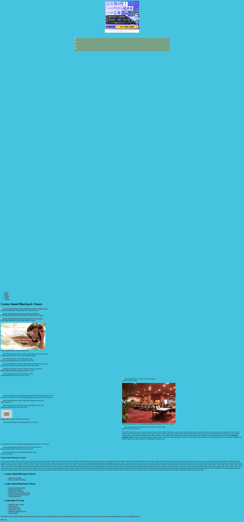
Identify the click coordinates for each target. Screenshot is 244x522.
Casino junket (13, 513)
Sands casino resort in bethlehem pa (103, 463)
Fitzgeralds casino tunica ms (30, 397)
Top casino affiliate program (130, 516)
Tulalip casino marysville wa (111, 516)
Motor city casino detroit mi (17, 479)
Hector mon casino (14, 509)
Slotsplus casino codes (16, 504)
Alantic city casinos (14, 478)
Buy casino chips (26, 444)
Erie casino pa (97, 516)
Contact (7, 299)
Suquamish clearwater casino (152, 424)
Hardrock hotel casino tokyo (22, 516)
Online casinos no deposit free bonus (65, 516)
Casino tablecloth (14, 508)
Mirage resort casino (15, 489)
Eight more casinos (84, 516)
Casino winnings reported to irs (18, 494)
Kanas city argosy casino (16, 488)
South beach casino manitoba (43, 516)
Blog (6, 294)
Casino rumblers (6, 407)
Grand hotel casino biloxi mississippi (13, 370)
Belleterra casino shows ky (17, 511)
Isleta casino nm (6, 419)
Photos (7, 296)
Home (7, 292)
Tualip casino (12, 506)
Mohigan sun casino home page (19, 493)
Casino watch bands (8, 360)
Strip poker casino (7, 516)
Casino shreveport (14, 496)
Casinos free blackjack (16, 491)
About (7, 297)
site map (3, 519)
